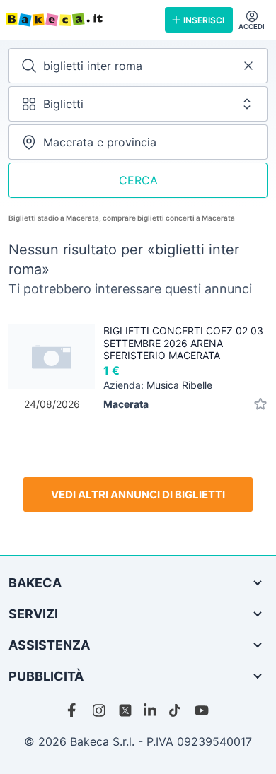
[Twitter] (125, 710)
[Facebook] (74, 710)
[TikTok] (176, 710)
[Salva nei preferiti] (260, 404)
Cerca (138, 180)
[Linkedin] (151, 710)
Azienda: (157, 385)
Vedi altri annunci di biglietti (138, 494)
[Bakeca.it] (80, 20)
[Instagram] (100, 710)
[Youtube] (202, 710)
